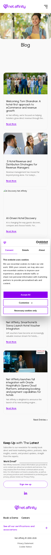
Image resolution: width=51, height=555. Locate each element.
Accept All (25, 295)
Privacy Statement (25, 543)
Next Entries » (40, 419)
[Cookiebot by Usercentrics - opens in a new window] (36, 242)
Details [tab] (25, 250)
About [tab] (42, 250)
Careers (25, 517)
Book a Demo (10, 517)
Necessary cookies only (25, 310)
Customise (24, 303)
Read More (11, 124)
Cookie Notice (25, 546)
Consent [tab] (9, 250)
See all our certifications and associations (19, 528)
